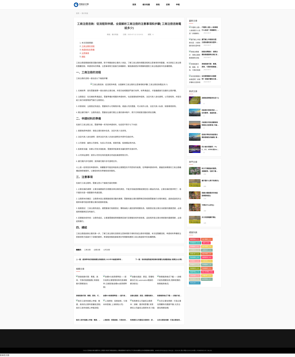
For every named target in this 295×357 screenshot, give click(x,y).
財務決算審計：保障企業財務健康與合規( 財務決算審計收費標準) (210, 54)
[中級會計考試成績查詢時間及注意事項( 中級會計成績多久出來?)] (195, 125)
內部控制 (206, 261)
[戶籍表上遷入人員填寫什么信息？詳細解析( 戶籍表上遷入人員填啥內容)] (195, 30)
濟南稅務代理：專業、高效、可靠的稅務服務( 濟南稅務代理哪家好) (100, 296)
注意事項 (85, 53)
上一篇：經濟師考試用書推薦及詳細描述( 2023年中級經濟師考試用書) (101, 259)
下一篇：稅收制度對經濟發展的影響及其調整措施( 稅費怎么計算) (158, 259)
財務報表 (194, 246)
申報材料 (206, 275)
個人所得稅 (207, 272)
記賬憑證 (194, 275)
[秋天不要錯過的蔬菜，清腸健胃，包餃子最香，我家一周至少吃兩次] (195, 171)
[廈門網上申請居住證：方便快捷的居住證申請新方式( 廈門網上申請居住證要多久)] (195, 42)
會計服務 (206, 239)
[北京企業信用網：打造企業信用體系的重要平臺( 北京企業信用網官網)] (169, 308)
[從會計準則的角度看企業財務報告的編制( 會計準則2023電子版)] (195, 137)
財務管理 (195, 243)
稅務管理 (194, 268)
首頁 (134, 5)
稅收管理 (194, 279)
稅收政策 (194, 257)
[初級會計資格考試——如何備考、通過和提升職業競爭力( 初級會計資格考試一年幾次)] (195, 113)
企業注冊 (97, 250)
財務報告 (194, 261)
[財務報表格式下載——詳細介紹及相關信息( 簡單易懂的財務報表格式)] (169, 284)
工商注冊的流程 (88, 46)
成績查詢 (206, 250)
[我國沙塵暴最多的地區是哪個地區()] (195, 195)
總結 (83, 57)
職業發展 (194, 239)
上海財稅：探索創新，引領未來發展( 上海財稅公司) (121, 320)
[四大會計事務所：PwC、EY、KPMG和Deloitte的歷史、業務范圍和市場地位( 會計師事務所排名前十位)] (195, 149)
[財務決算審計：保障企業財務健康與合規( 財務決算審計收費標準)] (195, 54)
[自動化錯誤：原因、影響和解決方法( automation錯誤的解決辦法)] (142, 284)
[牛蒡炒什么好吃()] (195, 208)
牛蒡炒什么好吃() (208, 205)
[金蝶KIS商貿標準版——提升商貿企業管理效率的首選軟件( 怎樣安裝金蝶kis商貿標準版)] (115, 284)
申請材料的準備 (88, 50)
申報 (178, 5)
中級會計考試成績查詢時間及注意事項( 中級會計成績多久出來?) (210, 125)
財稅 (158, 5)
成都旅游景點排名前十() (210, 98)
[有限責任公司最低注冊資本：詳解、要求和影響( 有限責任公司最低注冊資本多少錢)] (142, 308)
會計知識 (146, 5)
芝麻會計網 (83, 4)
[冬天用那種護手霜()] (195, 220)
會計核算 (206, 246)
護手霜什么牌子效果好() (210, 180)
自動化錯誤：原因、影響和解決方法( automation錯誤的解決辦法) (154, 296)
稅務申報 (194, 272)
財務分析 (194, 254)
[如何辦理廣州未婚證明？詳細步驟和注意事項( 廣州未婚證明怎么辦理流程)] (195, 79)
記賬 (168, 5)
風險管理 (206, 257)
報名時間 (206, 254)
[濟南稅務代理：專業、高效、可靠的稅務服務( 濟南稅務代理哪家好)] (88, 284)
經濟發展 (206, 279)
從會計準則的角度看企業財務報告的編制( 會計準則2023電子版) (210, 137)
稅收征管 (194, 283)
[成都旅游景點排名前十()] (195, 100)
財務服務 (206, 265)
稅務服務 (206, 268)
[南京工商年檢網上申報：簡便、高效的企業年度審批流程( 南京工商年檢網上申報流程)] (88, 308)
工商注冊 (87, 250)
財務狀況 (194, 265)
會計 (206, 243)
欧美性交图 (4, 355)
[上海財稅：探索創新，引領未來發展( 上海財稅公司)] (115, 308)
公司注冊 (106, 250)
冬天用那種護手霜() (209, 217)
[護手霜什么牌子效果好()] (195, 183)
